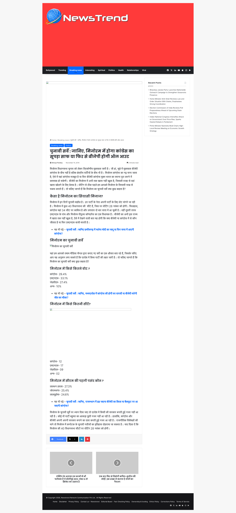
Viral (144, 70)
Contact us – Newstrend (90, 502)
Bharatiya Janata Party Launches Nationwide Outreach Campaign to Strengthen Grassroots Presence (168, 92)
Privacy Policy (74, 502)
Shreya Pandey (57, 163)
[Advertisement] (118, 48)
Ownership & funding (140, 502)
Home (53, 140)
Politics (112, 70)
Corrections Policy (168, 502)
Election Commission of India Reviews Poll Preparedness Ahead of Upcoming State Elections (166, 110)
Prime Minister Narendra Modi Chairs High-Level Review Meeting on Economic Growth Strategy (167, 128)
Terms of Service (182, 502)
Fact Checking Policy (122, 502)
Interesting (90, 70)
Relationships (133, 70)
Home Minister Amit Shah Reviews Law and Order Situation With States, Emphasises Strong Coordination (167, 101)
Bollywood (50, 70)
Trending (62, 70)
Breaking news (75, 70)
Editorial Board (106, 502)
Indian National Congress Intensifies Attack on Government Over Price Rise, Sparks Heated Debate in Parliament (167, 119)
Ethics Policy (154, 502)
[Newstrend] (86, 16)
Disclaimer (63, 502)
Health (121, 70)
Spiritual (101, 70)
